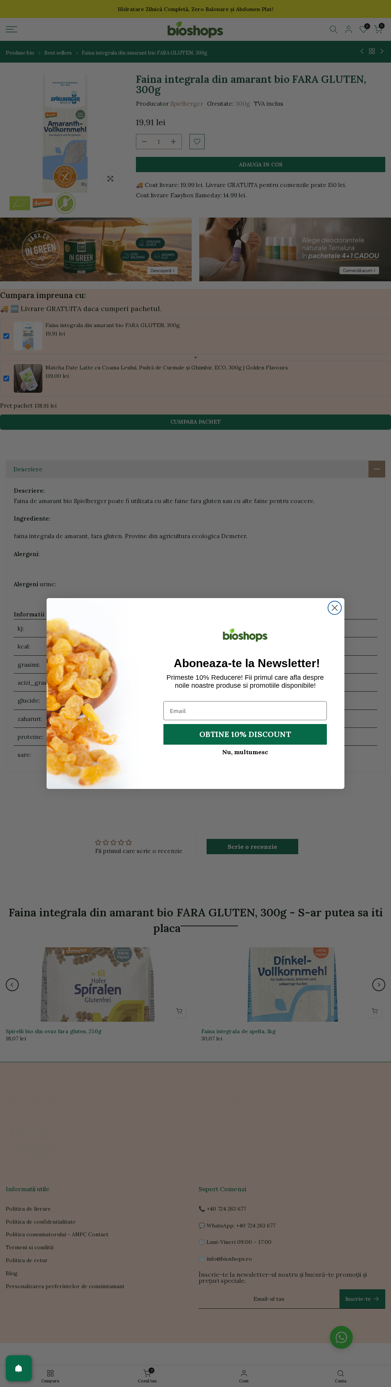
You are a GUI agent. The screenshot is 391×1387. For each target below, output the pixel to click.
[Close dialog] (334, 607)
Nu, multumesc (245, 752)
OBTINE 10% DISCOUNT (245, 734)
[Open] (19, 1368)
